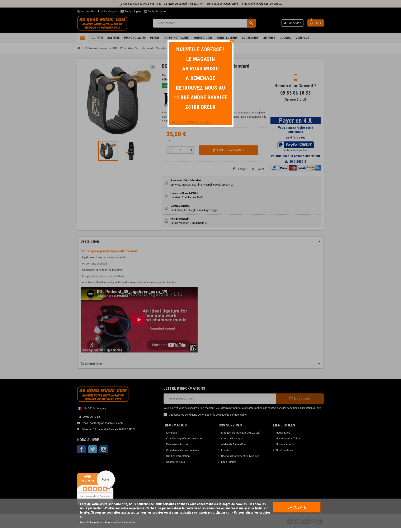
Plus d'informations (92, 522)
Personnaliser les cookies (120, 522)
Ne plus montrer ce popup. (194, 122)
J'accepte (296, 507)
